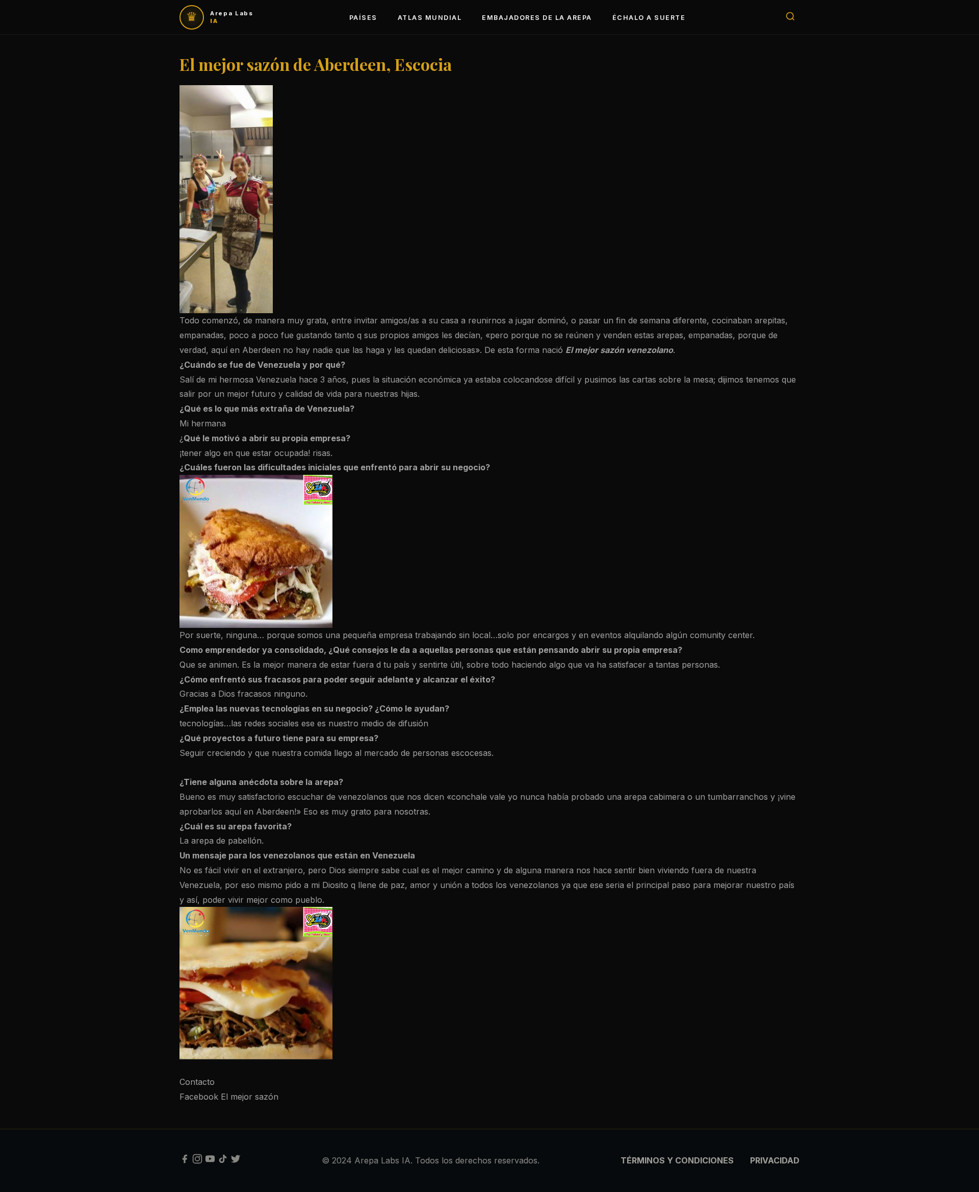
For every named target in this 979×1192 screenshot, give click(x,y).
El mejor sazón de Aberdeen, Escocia (315, 64)
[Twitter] (235, 1161)
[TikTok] (223, 1161)
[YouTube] (210, 1161)
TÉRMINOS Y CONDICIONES (677, 1160)
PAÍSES (363, 17)
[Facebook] (184, 1161)
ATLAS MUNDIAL (429, 17)
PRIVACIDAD (775, 1160)
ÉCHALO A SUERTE (648, 17)
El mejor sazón (249, 1097)
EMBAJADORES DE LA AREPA (536, 17)
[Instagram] (197, 1161)
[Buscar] (790, 17)
